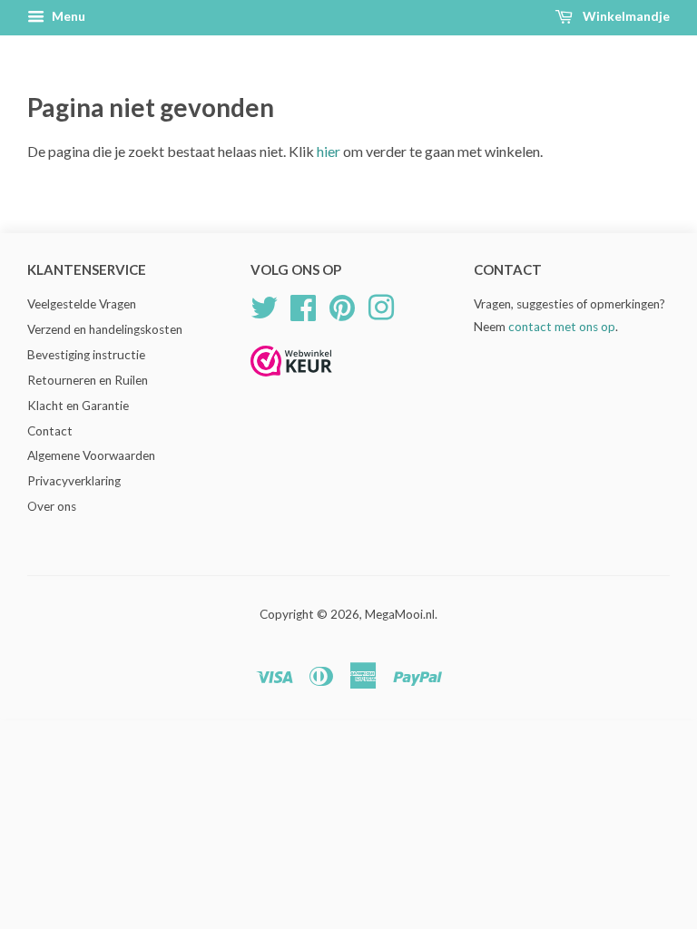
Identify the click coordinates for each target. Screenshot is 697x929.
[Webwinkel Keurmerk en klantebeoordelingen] (291, 382)
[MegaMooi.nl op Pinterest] (342, 305)
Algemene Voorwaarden (91, 455)
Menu (67, 16)
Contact (50, 431)
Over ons (51, 506)
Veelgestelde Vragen (81, 304)
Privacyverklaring (74, 481)
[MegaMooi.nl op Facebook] (303, 305)
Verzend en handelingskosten (104, 329)
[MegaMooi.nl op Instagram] (381, 305)
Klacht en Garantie (78, 405)
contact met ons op (561, 326)
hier (328, 151)
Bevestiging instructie (86, 354)
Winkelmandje (625, 16)
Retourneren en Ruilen (87, 380)
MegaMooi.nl (400, 614)
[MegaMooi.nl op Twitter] (264, 305)
